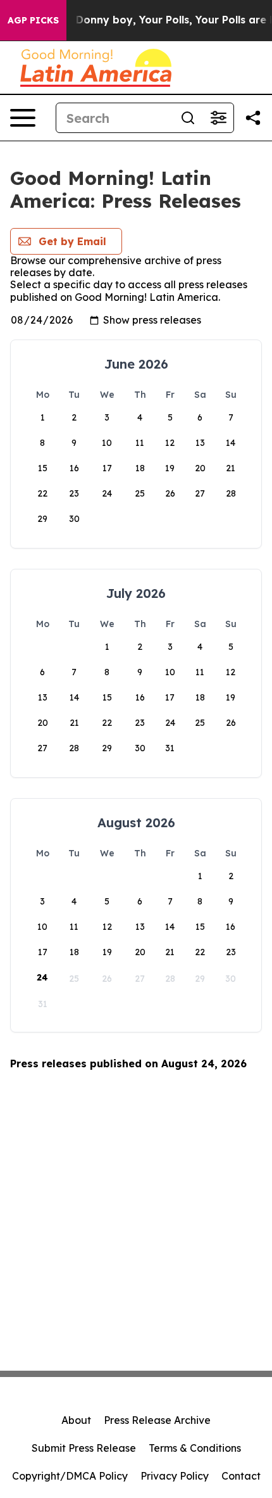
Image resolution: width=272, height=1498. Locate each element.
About (76, 1420)
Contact (241, 1475)
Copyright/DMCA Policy (70, 1475)
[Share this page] (253, 117)
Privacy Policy (174, 1475)
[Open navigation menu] (22, 117)
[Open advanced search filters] (218, 117)
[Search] (188, 117)
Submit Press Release (84, 1448)
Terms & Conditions (195, 1448)
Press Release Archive (157, 1420)
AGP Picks (33, 20)
